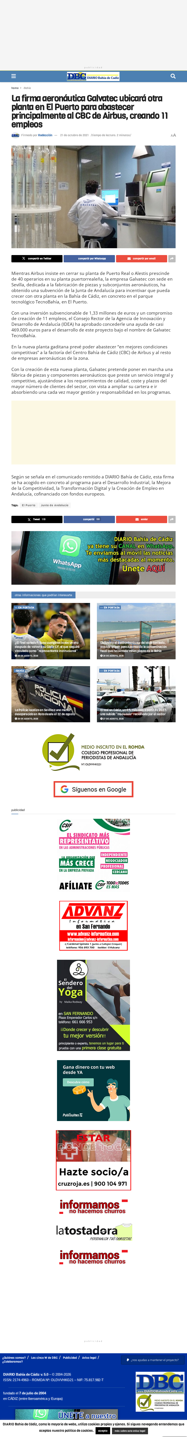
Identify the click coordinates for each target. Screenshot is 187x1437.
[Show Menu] (13, 76)
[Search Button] (173, 76)
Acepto (166, 1431)
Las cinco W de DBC (44, 1358)
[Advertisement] (93, 32)
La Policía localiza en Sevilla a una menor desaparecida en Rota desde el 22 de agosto (45, 712)
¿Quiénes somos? (14, 1358)
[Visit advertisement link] (93, 558)
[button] (152, 1360)
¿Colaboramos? (12, 1362)
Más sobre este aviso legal (127, 1431)
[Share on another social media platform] (172, 258)
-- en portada (24, 607)
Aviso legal (89, 1358)
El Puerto (29, 505)
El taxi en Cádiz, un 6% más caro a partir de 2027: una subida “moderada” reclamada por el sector (133, 712)
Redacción (45, 135)
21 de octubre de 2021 (74, 135)
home (15, 88)
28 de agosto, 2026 (27, 655)
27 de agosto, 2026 (113, 718)
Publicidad (70, 1358)
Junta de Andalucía (54, 505)
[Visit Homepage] (93, 76)
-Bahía (27, 88)
